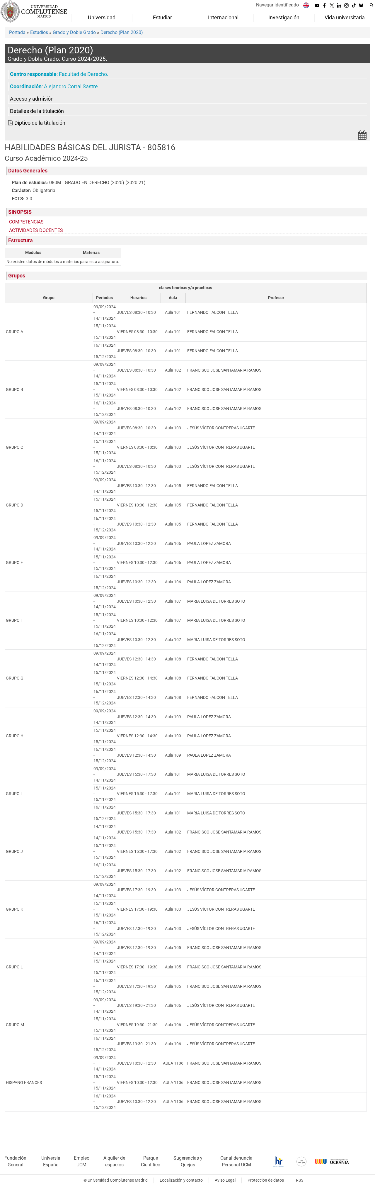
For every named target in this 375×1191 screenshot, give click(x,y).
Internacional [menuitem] (223, 18)
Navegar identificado (277, 5)
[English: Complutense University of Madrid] (306, 5)
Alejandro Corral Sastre (71, 86)
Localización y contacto (181, 1180)
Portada (17, 32)
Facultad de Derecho (83, 74)
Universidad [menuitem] (101, 18)
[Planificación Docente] (362, 137)
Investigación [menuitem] (283, 18)
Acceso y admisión (32, 99)
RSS (299, 1180)
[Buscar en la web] (371, 5)
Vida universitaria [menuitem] (345, 18)
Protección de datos (266, 1180)
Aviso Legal (225, 1180)
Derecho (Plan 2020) (121, 32)
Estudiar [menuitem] (162, 18)
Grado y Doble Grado (74, 32)
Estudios (39, 32)
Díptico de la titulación (39, 123)
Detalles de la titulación (37, 111)
